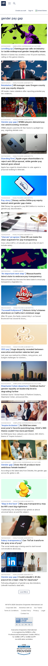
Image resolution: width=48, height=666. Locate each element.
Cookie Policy (26, 610)
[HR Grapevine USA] (3, 3)
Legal (43, 610)
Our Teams (38, 608)
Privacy (36, 610)
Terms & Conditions (11, 610)
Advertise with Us (25, 608)
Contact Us (25, 613)
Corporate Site (11, 608)
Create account (20, 10)
